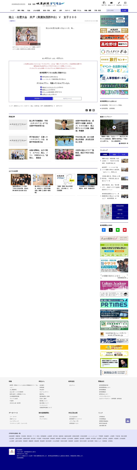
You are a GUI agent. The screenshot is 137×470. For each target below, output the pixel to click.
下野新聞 (100, 436)
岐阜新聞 (64, 438)
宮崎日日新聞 (63, 441)
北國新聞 (76, 438)
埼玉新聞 (11, 438)
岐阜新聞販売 (102, 392)
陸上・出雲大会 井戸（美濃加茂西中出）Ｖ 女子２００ (47, 106)
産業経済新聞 (75, 436)
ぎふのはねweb (73, 416)
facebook (104, 230)
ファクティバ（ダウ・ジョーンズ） (19, 423)
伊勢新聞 (52, 438)
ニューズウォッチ (14, 421)
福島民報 (61, 436)
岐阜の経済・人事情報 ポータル (18, 394)
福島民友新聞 (67, 436)
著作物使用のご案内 (45, 396)
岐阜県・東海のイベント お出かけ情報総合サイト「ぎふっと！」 (24, 386)
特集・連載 (88, 10)
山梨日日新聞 (18, 438)
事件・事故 (21, 10)
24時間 (105, 154)
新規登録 (119, 5)
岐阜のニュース (18, 106)
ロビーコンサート (44, 392)
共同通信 (110, 441)
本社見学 (42, 389)
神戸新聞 (93, 438)
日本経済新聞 (83, 436)
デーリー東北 (36, 436)
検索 (125, 10)
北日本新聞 (70, 438)
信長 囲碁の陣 (102, 425)
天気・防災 (97, 10)
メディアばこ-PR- (74, 421)
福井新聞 (82, 438)
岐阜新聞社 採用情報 (108, 108)
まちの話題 (36, 10)
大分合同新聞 (56, 441)
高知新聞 (42, 441)
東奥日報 (29, 436)
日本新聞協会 (102, 419)
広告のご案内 (43, 398)
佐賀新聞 (76, 441)
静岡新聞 (58, 438)
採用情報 (42, 387)
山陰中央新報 (18, 441)
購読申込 (42, 394)
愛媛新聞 (31, 441)
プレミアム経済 (14, 398)
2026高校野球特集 (14, 396)
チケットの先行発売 (48, 92)
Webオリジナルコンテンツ (50, 87)
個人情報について (44, 403)
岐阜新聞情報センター (104, 387)
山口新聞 (11, 441)
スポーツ (67, 10)
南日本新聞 (90, 441)
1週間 (114, 154)
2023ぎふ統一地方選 (15, 403)
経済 (54, 10)
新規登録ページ (39, 98)
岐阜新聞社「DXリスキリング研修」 (112, 105)
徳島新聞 (36, 441)
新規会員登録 (120, 206)
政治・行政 (46, 10)
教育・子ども (77, 10)
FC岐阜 (12, 400)
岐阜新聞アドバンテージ (75, 419)
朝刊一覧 (104, 5)
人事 (60, 10)
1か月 (123, 154)
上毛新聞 (112, 436)
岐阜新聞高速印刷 (103, 385)
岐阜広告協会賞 (103, 423)
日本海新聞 (122, 438)
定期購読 (120, 209)
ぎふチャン (72, 385)
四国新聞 (25, 441)
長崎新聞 (70, 441)
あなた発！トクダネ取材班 (16, 392)
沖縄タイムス (98, 441)
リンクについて (43, 405)
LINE (118, 230)
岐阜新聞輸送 (102, 389)
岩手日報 (55, 436)
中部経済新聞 (45, 438)
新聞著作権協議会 (103, 421)
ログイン (125, 5)
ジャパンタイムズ (92, 436)
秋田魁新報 (43, 436)
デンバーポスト (43, 419)
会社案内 (42, 385)
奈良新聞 (99, 438)
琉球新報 (104, 441)
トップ (12, 10)
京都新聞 (87, 438)
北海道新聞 (11, 436)
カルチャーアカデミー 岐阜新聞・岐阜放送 (110, 398)
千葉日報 (117, 436)
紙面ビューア (111, 5)
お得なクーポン (46, 94)
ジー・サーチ (13, 416)
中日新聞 (39, 438)
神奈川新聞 (124, 436)
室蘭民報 (18, 436)
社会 (28, 10)
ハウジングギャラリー (104, 396)
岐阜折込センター (103, 394)
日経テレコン (13, 419)
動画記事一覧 (124, 143)
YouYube (125, 230)
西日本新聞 (48, 441)
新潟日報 (33, 438)
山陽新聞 (110, 438)
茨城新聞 (106, 436)
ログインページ (67, 98)
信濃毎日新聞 (26, 438)
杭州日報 (42, 416)
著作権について (43, 400)
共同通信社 (102, 416)
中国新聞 (116, 438)
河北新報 (23, 436)
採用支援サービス (73, 423)
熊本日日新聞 (83, 441)
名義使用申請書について (46, 407)
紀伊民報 (105, 438)
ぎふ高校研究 (13, 389)
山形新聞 (49, 436)
